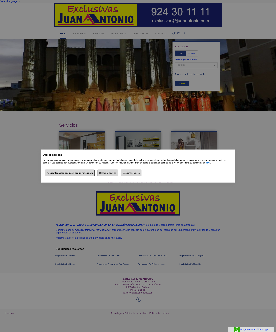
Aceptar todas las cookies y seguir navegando (70, 173)
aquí (208, 162)
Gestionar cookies (131, 173)
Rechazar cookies (107, 173)
